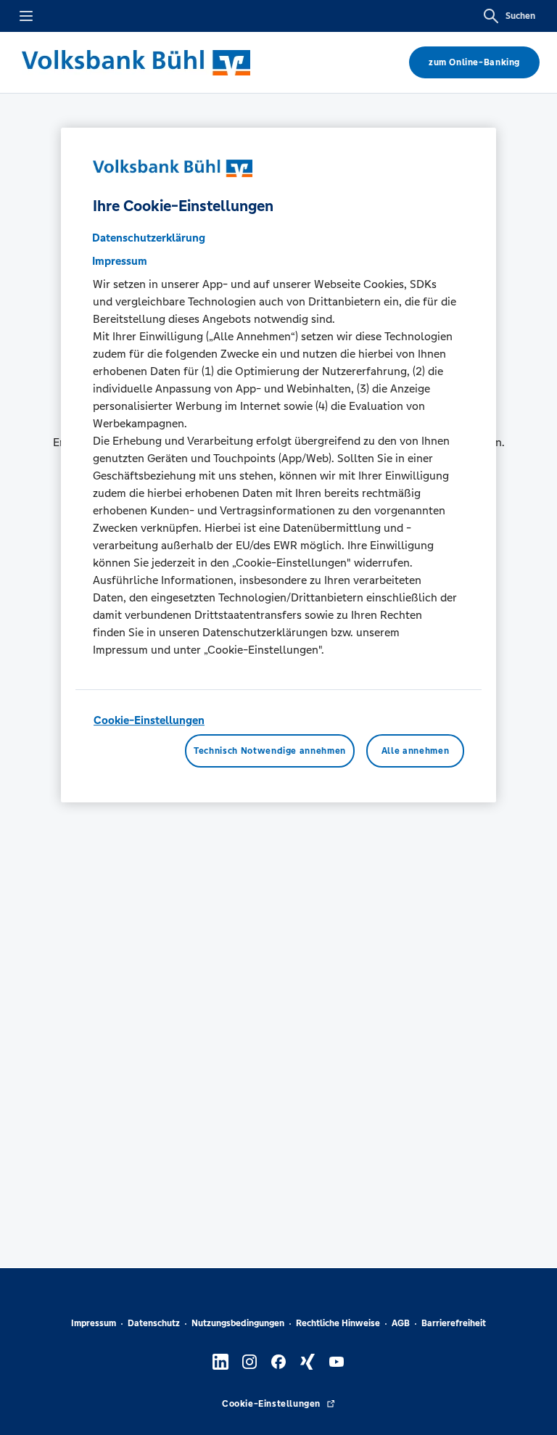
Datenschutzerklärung (148, 237)
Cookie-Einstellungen (149, 720)
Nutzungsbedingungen (237, 1323)
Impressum (93, 1323)
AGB (401, 1323)
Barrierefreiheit (453, 1323)
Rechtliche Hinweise (338, 1323)
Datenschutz (154, 1323)
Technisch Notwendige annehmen (270, 751)
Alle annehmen (415, 751)
